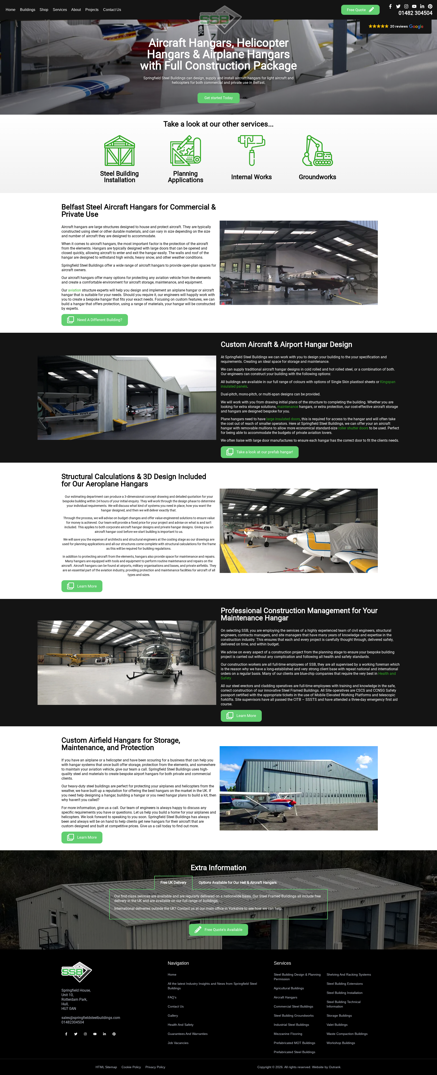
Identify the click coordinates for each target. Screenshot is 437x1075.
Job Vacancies (178, 1043)
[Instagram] (406, 6)
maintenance (287, 407)
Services (60, 10)
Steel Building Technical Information (344, 1004)
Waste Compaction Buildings (347, 1034)
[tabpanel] (218, 904)
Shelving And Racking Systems (349, 974)
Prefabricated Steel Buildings (294, 1052)
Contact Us (112, 10)
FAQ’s (172, 997)
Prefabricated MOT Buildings (294, 1043)
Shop (44, 10)
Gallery (173, 1015)
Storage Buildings (339, 1015)
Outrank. (335, 1067)
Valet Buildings (337, 1024)
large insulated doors (283, 419)
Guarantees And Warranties (188, 1034)
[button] (395, 27)
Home (10, 10)
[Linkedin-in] (422, 6)
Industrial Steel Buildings (291, 1024)
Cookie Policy (131, 1067)
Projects (92, 10)
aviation (74, 290)
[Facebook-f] (390, 6)
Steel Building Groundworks (294, 1015)
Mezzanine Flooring (288, 1034)
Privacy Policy (155, 1067)
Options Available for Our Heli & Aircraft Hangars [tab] (238, 882)
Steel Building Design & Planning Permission (297, 977)
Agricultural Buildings (289, 988)
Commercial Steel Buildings (293, 1006)
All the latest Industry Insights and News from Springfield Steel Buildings (212, 986)
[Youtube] (414, 6)
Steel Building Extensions (345, 983)
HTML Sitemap (106, 1067)
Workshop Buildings (341, 1043)
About (76, 10)
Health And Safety (180, 1024)
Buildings (27, 10)
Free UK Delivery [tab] (173, 882)
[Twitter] (398, 6)
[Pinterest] (430, 6)
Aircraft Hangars (285, 997)
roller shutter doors (353, 428)
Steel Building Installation (345, 993)
